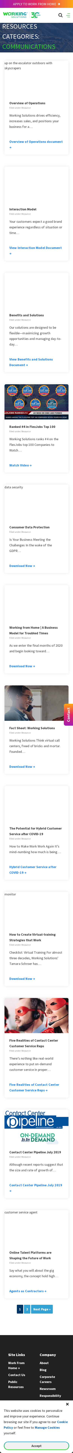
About (44, 1363)
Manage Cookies (47, 1427)
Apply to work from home (35, 4)
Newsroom (48, 1389)
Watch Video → (20, 465)
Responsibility (50, 1395)
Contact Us (16, 1375)
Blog (43, 1370)
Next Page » (42, 1309)
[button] (67, 1404)
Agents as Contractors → (28, 1291)
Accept (36, 1446)
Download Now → (22, 566)
